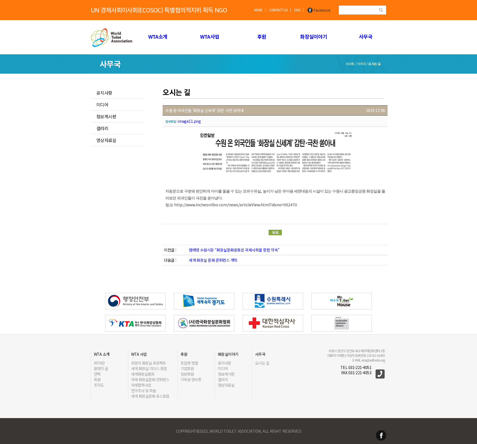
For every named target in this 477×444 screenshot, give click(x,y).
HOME (258, 9)
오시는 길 (262, 363)
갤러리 (102, 128)
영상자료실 (106, 140)
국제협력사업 (141, 385)
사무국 (365, 36)
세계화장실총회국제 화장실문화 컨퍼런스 (150, 376)
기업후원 (187, 368)
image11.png (189, 121)
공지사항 (104, 92)
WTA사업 (209, 36)
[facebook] (319, 9)
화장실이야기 (313, 36)
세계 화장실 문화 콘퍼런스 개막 (213, 260)
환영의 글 (101, 368)
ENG (297, 9)
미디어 (102, 104)
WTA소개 (157, 36)
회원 (97, 379)
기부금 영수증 (191, 379)
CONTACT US (278, 9)
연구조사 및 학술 (143, 390)
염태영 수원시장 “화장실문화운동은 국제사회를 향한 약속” (234, 250)
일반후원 (187, 374)
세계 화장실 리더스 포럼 (149, 368)
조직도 (99, 385)
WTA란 (99, 363)
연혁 (97, 374)
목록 (275, 232)
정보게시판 (106, 116)
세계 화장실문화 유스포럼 (150, 396)
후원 (261, 36)
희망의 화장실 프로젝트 (148, 363)
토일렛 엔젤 (189, 363)
